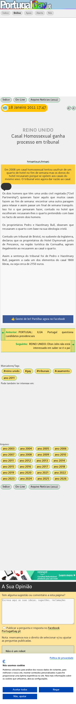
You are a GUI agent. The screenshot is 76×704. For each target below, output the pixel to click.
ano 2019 (8, 472)
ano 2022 (60, 472)
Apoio (28, 13)
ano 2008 (26, 454)
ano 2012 (25, 460)
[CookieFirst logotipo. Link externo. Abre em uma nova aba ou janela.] (4, 661)
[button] (6, 186)
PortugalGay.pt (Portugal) (38, 161)
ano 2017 (42, 466)
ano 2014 (59, 460)
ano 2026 (60, 478)
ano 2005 (43, 448)
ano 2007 (8, 454)
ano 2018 (59, 466)
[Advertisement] (38, 57)
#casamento (62, 371)
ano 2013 (42, 460)
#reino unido (11, 371)
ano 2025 (43, 478)
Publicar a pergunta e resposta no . (31, 629)
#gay (28, 371)
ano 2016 (25, 466)
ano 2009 (43, 454)
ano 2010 (60, 454)
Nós (50, 13)
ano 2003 (8, 448)
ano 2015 (8, 466)
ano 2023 (8, 478)
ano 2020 (25, 472)
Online (17, 13)
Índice (5, 13)
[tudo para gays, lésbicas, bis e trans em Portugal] (35, 3)
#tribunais (43, 371)
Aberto (39, 13)
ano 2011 (9, 378)
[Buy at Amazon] (38, 579)
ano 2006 (60, 448)
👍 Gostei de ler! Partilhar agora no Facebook (38, 319)
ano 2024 (26, 478)
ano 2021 (43, 472)
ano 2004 (26, 448)
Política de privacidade (61, 658)
